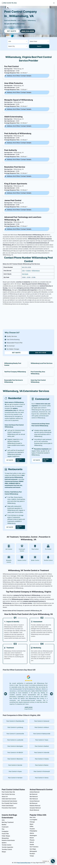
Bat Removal (33, 794)
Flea (3, 829)
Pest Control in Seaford (42, 746)
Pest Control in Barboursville (41, 733)
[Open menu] (53, 3)
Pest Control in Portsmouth (42, 771)
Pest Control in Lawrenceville (15, 733)
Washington (33, 835)
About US (5, 796)
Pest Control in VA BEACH (15, 752)
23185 (28, 277)
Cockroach (5, 827)
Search (39, 46)
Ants (3, 820)
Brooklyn (32, 853)
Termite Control (6, 845)
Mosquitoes (5, 838)
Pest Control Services (8, 794)
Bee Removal (34, 796)
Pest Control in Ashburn (42, 727)
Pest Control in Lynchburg (15, 727)
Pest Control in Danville (15, 765)
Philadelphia (33, 831)
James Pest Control (12, 200)
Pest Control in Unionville (41, 752)
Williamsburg (32, 20)
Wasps (4, 851)
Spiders (4, 842)
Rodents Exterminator (8, 840)
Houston (32, 828)
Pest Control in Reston (41, 765)
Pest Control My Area (23, 862)
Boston (32, 837)
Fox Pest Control (11, 66)
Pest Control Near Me (8, 792)
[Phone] (53, 861)
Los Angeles (33, 819)
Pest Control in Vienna (41, 777)
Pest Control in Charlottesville (15, 721)
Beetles (4, 824)
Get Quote (11, 31)
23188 (33, 277)
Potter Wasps (6, 836)
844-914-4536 (26, 267)
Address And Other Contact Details (19, 76)
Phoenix (32, 840)
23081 (24, 277)
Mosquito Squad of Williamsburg (18, 100)
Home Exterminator (7, 805)
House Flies (5, 833)
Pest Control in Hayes (15, 771)
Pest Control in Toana (41, 740)
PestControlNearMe (10, 20)
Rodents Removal (35, 805)
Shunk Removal (34, 810)
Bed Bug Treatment (8, 822)
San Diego (33, 849)
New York (32, 817)
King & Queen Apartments (15, 184)
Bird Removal (34, 799)
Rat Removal (33, 803)
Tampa (32, 856)
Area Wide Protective (13, 83)
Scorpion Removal (35, 808)
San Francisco (34, 846)
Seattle (32, 844)
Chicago (32, 822)
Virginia (24, 20)
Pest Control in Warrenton (15, 759)
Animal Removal (34, 792)
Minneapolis (33, 851)
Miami (31, 824)
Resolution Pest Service (14, 167)
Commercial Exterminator (9, 801)
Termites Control (7, 849)
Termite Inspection (7, 847)
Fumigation (5, 831)
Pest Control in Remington (15, 746)
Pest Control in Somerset (41, 721)
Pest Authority (10, 150)
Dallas (31, 826)
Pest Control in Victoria (42, 759)
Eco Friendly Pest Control (9, 803)
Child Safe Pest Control (9, 799)
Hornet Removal (34, 801)
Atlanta (32, 833)
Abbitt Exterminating (13, 117)
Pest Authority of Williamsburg (17, 133)
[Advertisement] (28, 316)
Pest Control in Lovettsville (15, 740)
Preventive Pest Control (9, 808)
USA (19, 20)
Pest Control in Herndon (15, 777)
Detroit (32, 842)
